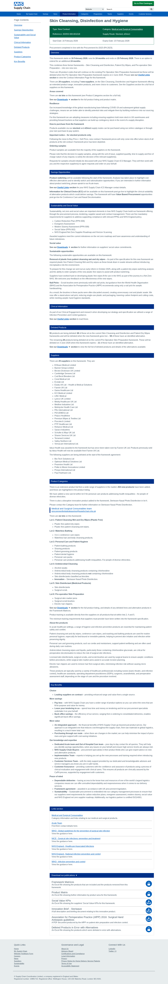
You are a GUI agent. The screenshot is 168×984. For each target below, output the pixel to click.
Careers (17, 956)
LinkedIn (112, 949)
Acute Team (57, 823)
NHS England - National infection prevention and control (76, 854)
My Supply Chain (32, 14)
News (55, 14)
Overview (18, 25)
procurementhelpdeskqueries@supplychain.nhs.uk (74, 511)
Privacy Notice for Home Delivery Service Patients (80, 961)
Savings (45, 14)
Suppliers (120, 14)
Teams (109, 14)
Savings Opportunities (23, 30)
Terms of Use (66, 963)
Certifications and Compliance (73, 954)
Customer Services (145, 14)
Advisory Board (67, 951)
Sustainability (19, 963)
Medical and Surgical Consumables (127, 29)
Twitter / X (112, 951)
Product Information (69, 14)
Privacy (64, 958)
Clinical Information (22, 42)
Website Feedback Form (23, 954)
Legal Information (68, 956)
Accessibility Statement (70, 966)
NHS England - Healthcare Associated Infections (73, 846)
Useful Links (144, 75)
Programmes (98, 14)
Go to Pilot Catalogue (143, 3)
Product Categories (22, 57)
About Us (65, 949)
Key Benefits (19, 61)
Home (19, 14)
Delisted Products (22, 47)
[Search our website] (151, 9)
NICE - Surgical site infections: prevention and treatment (76, 838)
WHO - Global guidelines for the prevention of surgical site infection (81, 831)
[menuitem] (18, 14)
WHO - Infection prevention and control (68, 862)
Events (131, 14)
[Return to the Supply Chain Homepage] (36, 5)
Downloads (62, 100)
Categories (84, 14)
